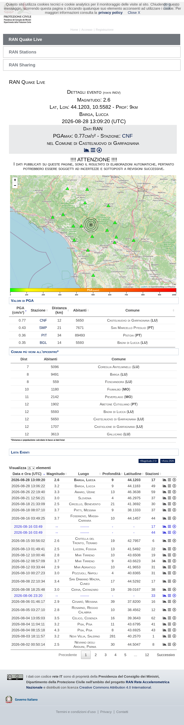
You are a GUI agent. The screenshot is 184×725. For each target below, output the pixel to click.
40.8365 (134, 573)
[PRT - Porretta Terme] (115, 222)
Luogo (83, 474)
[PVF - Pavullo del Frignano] (108, 205)
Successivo (166, 655)
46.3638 (134, 492)
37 (153, 498)
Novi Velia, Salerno (85, 636)
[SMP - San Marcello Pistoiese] (107, 230)
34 (153, 561)
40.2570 (134, 636)
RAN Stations (22, 52)
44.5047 (134, 644)
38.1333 (134, 510)
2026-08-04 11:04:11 (28, 624)
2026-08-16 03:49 (28, 526)
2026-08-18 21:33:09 (28, 504)
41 (153, 624)
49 (153, 486)
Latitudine (132, 474)
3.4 (56, 581)
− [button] (15, 185)
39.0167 (134, 589)
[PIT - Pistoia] (116, 237)
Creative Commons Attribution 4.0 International (115, 687)
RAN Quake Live (25, 39)
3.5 (56, 618)
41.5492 (134, 549)
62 (153, 618)
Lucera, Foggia (84, 549)
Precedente (68, 655)
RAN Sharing (22, 64)
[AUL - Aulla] (52, 217)
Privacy (106, 712)
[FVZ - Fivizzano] (63, 214)
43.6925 (134, 630)
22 (153, 549)
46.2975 (134, 498)
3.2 (56, 486)
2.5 (56, 504)
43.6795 (134, 624)
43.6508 (134, 555)
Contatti (122, 712)
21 (113, 504)
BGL (43, 343)
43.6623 (134, 561)
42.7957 (134, 541)
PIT (44, 335)
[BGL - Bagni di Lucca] (92, 236)
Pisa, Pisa (84, 624)
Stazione (38, 310)
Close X (134, 13)
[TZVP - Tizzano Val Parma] (67, 188)
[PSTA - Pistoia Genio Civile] (114, 242)
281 (113, 636)
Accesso (86, 29)
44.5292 (134, 581)
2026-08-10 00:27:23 (28, 573)
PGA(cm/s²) (18, 310)
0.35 (22, 343)
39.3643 (134, 618)
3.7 (56, 510)
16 (153, 602)
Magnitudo (56, 474)
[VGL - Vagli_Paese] (73, 226)
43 (153, 630)
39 (113, 602)
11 (27, 397)
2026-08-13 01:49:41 (28, 549)
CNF (127, 136)
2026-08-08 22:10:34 (28, 581)
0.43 (22, 328)
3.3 (56, 492)
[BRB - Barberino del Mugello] (133, 240)
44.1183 (134, 486)
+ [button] (15, 180)
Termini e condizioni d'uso (76, 712)
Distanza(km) (59, 310)
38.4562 (134, 610)
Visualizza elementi (30, 468)
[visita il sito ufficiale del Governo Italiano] (21, 702)
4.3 (56, 630)
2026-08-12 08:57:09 (28, 561)
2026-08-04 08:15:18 (28, 630)
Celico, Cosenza (84, 618)
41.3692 (134, 504)
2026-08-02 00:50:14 (28, 644)
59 (153, 492)
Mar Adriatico (85, 567)
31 (153, 567)
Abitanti (80, 310)
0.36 (22, 335)
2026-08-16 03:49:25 (28, 518)
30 (153, 504)
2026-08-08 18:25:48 (28, 589)
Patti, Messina (85, 510)
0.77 (22, 320)
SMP (43, 328)
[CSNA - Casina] (87, 189)
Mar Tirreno (85, 555)
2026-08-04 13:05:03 (28, 618)
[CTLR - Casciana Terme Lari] (93, 275)
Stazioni (152, 474)
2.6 (56, 480)
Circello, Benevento (84, 504)
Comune (132, 310)
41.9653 (134, 567)
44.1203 (134, 480)
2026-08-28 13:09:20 (28, 480)
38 (153, 589)
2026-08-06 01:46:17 (28, 602)
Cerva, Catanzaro (84, 589)
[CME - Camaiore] (74, 240)
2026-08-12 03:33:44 (28, 567)
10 (27, 389)
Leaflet (144, 286)
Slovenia (84, 498)
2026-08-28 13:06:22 (28, 486)
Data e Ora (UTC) (27, 474)
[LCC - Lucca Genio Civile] (88, 250)
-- (57, 526)
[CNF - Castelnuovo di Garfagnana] (81, 226)
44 (153, 518)
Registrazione (105, 29)
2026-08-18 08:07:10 (28, 510)
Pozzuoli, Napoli (85, 573)
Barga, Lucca (84, 480)
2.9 (56, 567)
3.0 (56, 498)
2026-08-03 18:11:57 (28, 636)
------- (84, 526)
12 (27, 404)
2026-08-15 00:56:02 (28, 541)
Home (74, 29)
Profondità (111, 474)
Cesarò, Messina (84, 602)
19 (113, 541)
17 (153, 480)
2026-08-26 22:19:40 (28, 492)
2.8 (56, 555)
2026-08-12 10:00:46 (28, 555)
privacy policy (110, 13)
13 (113, 492)
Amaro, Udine (85, 492)
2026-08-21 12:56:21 (28, 498)
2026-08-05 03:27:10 (28, 610)
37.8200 (134, 602)
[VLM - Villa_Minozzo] (85, 202)
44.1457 (134, 518)
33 (153, 596)
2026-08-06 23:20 (28, 596)
